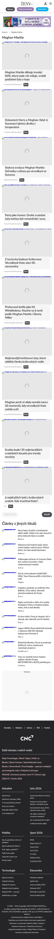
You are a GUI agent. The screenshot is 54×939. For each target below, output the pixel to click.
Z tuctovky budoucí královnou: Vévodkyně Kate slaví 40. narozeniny (23, 263)
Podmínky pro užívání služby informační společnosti (26, 920)
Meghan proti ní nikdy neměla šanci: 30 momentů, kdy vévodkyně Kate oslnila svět (26, 406)
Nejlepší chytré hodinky (10, 888)
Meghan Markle (16, 32)
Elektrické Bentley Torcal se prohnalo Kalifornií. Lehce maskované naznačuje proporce (34, 645)
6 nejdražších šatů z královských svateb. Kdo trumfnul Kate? (24, 499)
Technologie (8, 870)
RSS (38, 728)
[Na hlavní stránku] (27, 4)
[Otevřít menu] (50, 3)
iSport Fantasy (15, 762)
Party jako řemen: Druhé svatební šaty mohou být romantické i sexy (25, 217)
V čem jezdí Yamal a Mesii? (11, 803)
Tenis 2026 (34, 851)
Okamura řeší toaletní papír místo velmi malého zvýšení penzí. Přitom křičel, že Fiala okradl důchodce (33, 547)
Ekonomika (36, 870)
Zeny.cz (5, 32)
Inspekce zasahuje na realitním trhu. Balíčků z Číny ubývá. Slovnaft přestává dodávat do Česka (34, 590)
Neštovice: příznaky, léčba (11, 799)
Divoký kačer (6, 860)
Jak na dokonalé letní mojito (40, 820)
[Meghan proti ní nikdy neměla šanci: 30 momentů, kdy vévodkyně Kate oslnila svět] (27, 386)
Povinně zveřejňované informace (27, 932)
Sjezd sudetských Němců (11, 846)
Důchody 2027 (35, 888)
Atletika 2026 (35, 858)
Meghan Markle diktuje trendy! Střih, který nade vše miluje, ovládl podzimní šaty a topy (25, 76)
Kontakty (7, 728)
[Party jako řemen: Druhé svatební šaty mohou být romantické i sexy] (27, 199)
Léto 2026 (35, 788)
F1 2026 (33, 854)
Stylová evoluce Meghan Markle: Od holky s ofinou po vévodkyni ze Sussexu (25, 171)
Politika (6, 833)
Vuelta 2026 (16, 779)
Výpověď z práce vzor (9, 857)
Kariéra (47, 728)
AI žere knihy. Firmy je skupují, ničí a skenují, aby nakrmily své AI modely (34, 618)
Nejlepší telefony (8, 881)
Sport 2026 (36, 833)
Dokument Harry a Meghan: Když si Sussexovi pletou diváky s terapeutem (26, 124)
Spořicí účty (34, 881)
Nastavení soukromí (19, 926)
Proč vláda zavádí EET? (10, 850)
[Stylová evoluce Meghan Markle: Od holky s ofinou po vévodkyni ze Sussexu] (27, 151)
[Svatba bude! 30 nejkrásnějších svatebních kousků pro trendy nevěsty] (27, 433)
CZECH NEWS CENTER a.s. (36, 906)
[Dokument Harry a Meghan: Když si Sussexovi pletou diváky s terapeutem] (27, 103)
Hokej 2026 (34, 847)
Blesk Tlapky (25, 758)
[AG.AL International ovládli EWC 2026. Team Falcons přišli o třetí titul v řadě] (9, 578)
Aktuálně (7, 788)
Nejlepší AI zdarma (8, 885)
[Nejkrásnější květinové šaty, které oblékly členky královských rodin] (27, 342)
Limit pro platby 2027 (38, 885)
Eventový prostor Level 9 (22, 775)
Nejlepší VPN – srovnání (10, 892)
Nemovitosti (14, 766)
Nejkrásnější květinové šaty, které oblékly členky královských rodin (25, 360)
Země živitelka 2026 (37, 895)
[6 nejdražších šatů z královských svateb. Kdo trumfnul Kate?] (27, 481)
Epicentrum (6, 796)
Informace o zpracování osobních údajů (23, 923)
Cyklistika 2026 (35, 861)
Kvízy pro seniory (8, 806)
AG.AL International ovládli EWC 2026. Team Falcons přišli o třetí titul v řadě (35, 576)
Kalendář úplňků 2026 (10, 810)
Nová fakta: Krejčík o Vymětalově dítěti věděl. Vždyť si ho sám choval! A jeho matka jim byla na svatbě (34, 533)
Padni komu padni (8, 853)
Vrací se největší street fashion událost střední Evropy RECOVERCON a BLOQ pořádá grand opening (34, 660)
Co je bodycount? (8, 813)
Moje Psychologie (10, 758)
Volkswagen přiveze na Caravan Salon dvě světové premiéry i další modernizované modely (34, 562)
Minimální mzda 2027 (37, 892)
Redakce (19, 728)
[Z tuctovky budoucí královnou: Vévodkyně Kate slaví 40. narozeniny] (27, 243)
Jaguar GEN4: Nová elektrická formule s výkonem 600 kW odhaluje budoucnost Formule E (35, 631)
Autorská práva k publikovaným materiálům (26, 917)
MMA (32, 840)
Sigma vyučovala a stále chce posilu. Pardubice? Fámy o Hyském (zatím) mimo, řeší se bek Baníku (34, 605)
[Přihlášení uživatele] (45, 3)
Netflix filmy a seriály (9, 895)
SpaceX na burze (8, 878)
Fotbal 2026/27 (35, 843)
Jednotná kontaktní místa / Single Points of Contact (26, 929)
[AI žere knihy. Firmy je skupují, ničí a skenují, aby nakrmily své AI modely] (9, 619)
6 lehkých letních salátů (38, 824)
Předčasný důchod (36, 878)
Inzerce (29, 728)
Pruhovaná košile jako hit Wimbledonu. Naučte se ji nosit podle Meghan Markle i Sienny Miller (24, 312)
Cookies (41, 923)
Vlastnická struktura (34, 926)
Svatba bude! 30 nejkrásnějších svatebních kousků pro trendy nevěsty (23, 453)
